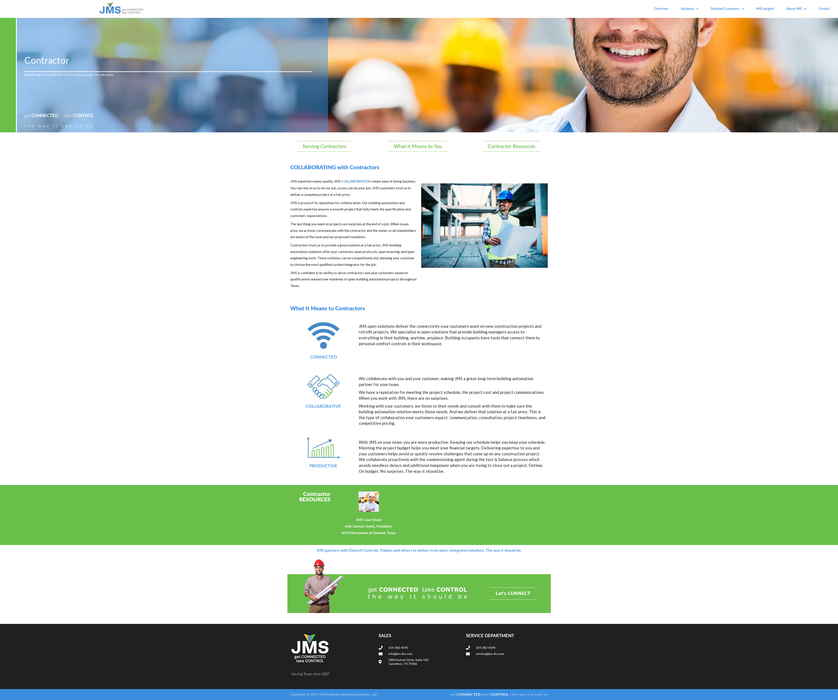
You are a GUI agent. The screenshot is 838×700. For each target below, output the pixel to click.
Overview (661, 8)
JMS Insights (765, 8)
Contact (824, 8)
